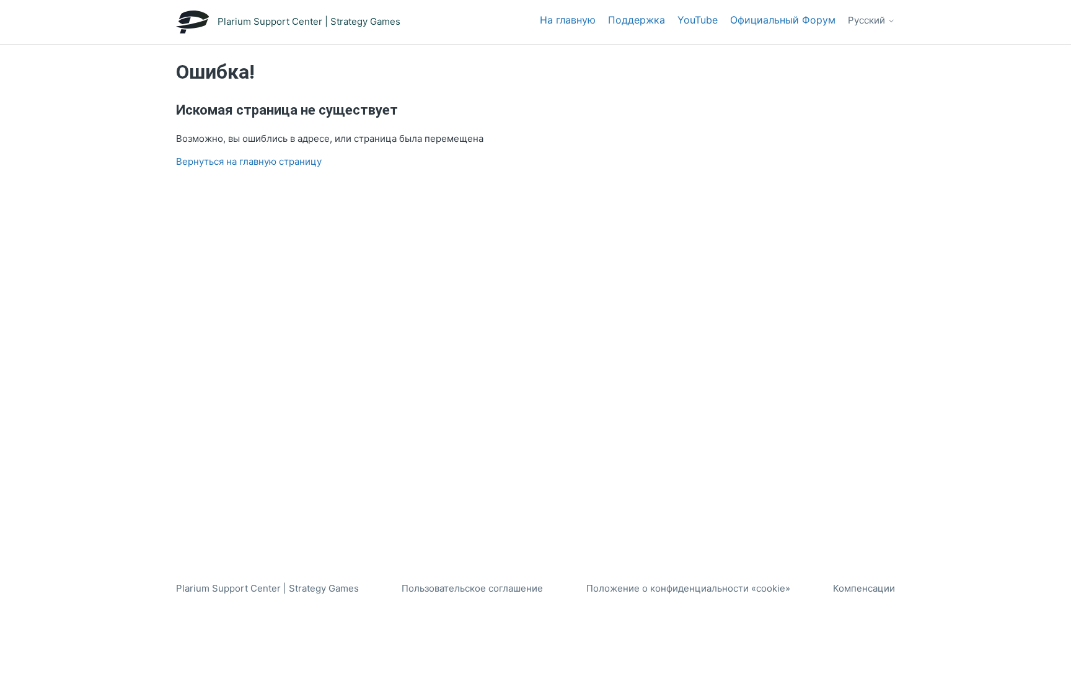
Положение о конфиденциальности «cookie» (688, 588)
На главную (568, 20)
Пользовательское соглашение (472, 588)
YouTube (697, 20)
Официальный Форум (782, 20)
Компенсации (864, 588)
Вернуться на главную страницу (249, 161)
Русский (868, 20)
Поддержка (636, 20)
